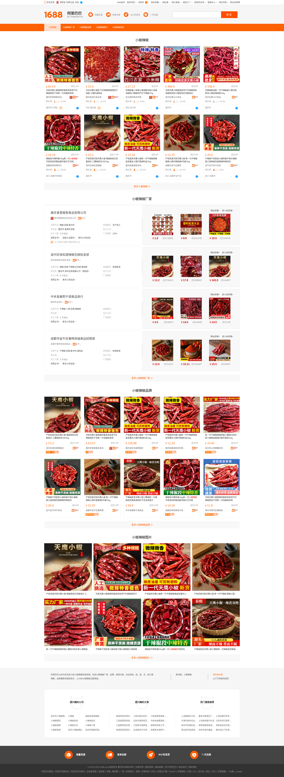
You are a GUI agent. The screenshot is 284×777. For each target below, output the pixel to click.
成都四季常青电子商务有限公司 (55, 165)
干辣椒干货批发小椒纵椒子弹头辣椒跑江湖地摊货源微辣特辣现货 (221, 160)
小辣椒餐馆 (56, 721)
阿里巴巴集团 (47, 771)
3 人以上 (64, 233)
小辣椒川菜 (90, 725)
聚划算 (115, 771)
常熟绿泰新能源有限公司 (209, 725)
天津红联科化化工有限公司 (193, 721)
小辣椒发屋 (56, 730)
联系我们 (183, 767)
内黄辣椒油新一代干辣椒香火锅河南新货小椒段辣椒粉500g (221, 91)
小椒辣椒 (188, 675)
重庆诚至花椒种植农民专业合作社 (136, 448)
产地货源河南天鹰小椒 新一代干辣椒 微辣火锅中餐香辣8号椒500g (181, 160)
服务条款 (149, 767)
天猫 (108, 771)
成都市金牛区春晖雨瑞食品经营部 (174, 165)
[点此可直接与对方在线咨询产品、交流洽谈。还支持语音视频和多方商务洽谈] (77, 108)
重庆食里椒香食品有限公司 (55, 97)
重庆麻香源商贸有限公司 (135, 165)
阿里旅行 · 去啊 (133, 771)
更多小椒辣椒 (141, 186)
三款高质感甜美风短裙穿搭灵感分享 (166, 716)
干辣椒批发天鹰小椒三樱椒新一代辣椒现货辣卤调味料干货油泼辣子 (141, 498)
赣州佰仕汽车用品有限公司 (227, 730)
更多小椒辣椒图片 (140, 657)
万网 (189, 771)
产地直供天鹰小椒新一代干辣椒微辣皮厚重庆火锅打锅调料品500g (141, 160)
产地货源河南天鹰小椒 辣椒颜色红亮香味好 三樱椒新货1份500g (102, 160)
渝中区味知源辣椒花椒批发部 (95, 165)
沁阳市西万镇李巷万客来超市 (228, 721)
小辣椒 (71, 716)
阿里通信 (181, 771)
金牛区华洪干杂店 (213, 165)
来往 (208, 771)
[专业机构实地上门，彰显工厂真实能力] (52, 242)
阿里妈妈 (145, 771)
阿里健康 (222, 771)
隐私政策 (159, 767)
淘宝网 (101, 771)
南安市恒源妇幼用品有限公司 (194, 725)
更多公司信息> (84, 238)
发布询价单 (218, 675)
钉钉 (214, 771)
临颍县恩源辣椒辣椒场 (95, 716)
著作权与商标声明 (125, 767)
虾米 (153, 771)
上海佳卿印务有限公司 (226, 716)
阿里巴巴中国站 (78, 771)
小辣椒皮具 (73, 721)
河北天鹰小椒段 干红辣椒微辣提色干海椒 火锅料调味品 (102, 91)
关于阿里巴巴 (171, 767)
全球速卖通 (91, 771)
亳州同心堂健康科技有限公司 (215, 448)
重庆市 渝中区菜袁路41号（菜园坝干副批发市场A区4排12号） (74, 271)
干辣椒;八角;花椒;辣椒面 (70, 309)
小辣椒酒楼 (56, 725)
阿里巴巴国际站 (62, 771)
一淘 (122, 771)
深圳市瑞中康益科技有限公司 (211, 730)
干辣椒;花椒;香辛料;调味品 (71, 351)
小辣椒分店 (73, 725)
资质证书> (55, 238)
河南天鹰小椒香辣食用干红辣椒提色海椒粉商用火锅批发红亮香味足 (181, 91)
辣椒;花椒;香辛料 (67, 225)
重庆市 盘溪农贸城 (66, 229)
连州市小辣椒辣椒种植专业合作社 (65, 716)
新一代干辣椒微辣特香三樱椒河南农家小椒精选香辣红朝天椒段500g (221, 436)
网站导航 (193, 767)
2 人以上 (64, 275)
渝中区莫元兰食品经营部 (174, 97)
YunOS (172, 771)
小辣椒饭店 (90, 721)
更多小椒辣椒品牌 (140, 524)
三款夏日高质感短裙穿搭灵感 (146, 725)
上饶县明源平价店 (206, 721)
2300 (115, 233)
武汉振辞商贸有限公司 (135, 97)
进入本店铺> (227, 210)
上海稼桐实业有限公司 (191, 716)
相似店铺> (215, 210)
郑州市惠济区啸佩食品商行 (215, 510)
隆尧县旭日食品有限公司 (95, 97)
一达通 (231, 771)
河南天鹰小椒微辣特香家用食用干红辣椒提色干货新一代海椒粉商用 (62, 91)
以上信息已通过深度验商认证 (67, 242)
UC (194, 771)
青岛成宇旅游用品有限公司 (193, 730)
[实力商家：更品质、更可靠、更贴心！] (52, 218)
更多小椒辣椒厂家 (140, 378)
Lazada (239, 771)
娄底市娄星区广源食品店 (209, 716)
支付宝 (201, 771)
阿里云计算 (162, 771)
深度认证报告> (69, 238)
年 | (83, 218)
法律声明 (139, 767)
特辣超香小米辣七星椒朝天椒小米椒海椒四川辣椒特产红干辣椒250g (141, 91)
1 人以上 (64, 317)
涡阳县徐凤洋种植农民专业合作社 (230, 725)
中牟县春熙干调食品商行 (67, 296)
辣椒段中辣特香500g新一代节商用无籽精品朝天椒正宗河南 (62, 160)
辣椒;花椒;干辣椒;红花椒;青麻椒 (73, 267)
